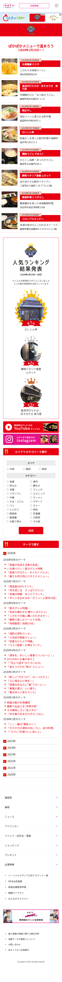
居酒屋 (13, 517)
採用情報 (34, 5)
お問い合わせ (14, 944)
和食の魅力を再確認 (18, 702)
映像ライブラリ (16, 892)
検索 (31, 530)
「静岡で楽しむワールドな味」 (25, 619)
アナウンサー (12, 826)
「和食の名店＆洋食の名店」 (23, 565)
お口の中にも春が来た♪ (21, 659)
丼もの (13, 485)
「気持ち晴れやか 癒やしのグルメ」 (27, 612)
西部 (28, 469)
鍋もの (36, 485)
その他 (36, 521)
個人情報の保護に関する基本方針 (23, 933)
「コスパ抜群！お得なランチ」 (25, 645)
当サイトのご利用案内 (18, 949)
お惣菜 (36, 517)
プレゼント (11, 855)
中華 (12, 497)
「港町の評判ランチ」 (19, 633)
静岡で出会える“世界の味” (22, 706)
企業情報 (9, 864)
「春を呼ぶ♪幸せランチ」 (22, 692)
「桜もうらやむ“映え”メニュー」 (26, 667)
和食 (12, 481)
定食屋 (36, 513)
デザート (38, 501)
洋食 (12, 489)
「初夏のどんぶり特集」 (21, 641)
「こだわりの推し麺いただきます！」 (28, 616)
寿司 (35, 481)
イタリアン (15, 493)
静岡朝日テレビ (8, 5)
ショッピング (12, 845)
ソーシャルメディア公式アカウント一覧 (28, 875)
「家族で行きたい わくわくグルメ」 (28, 572)
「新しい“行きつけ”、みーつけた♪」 (28, 677)
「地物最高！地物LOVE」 (21, 623)
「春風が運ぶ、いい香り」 (22, 688)
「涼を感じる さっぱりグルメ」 (26, 590)
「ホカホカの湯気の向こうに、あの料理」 (31, 728)
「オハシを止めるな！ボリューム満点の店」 (32, 598)
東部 (44, 469)
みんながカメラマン (18, 898)
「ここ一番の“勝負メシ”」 (22, 724)
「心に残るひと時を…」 (21, 681)
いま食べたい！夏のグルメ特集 (25, 568)
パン (12, 505)
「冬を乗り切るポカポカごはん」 (26, 714)
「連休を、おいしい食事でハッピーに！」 (31, 655)
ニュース (9, 816)
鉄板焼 (13, 513)
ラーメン (37, 497)
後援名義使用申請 (17, 887)
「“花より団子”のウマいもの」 (25, 663)
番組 (7, 807)
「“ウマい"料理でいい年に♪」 (25, 732)
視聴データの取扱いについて (21, 939)
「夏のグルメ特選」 (18, 608)
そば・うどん (17, 501)
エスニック (39, 493)
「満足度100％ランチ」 (20, 586)
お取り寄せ (15, 521)
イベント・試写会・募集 (18, 835)
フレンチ (38, 489)
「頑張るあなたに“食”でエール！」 (27, 684)
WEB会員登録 (15, 881)
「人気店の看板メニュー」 (22, 637)
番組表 (8, 797)
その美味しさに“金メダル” (22, 710)
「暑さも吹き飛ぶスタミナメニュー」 (28, 576)
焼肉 (35, 509)
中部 (12, 469)
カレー (36, 505)
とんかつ (14, 509)
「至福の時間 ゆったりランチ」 (26, 594)
